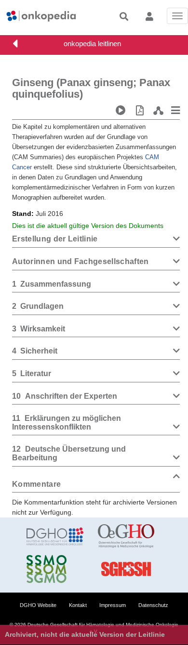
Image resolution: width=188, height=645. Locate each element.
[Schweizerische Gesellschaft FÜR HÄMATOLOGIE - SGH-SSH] (126, 569)
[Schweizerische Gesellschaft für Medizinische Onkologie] (55, 569)
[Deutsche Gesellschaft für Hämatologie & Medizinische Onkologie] (55, 536)
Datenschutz (153, 605)
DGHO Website (38, 605)
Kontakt (78, 605)
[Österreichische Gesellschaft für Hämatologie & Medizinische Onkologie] (126, 536)
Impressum (112, 605)
